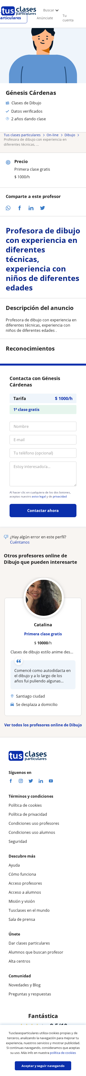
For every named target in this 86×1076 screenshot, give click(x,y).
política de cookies (63, 1053)
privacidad (60, 496)
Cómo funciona (22, 874)
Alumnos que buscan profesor (36, 952)
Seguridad (18, 841)
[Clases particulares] (18, 17)
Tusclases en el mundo (29, 910)
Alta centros (19, 961)
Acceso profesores (25, 883)
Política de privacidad (28, 814)
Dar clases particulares (29, 943)
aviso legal (39, 496)
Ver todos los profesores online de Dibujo (43, 725)
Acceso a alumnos (25, 892)
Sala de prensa (22, 919)
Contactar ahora (43, 510)
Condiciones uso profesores (34, 823)
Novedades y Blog (25, 985)
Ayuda (14, 865)
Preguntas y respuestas (30, 994)
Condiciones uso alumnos (32, 832)
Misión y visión (22, 901)
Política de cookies (25, 805)
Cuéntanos (20, 542)
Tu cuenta (68, 17)
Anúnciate (45, 18)
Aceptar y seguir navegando (43, 1066)
